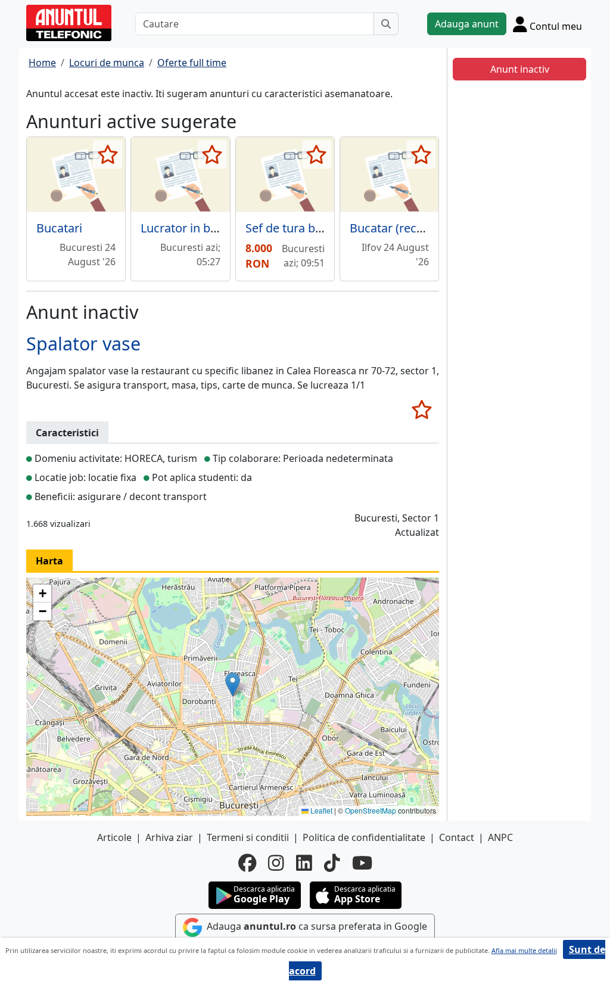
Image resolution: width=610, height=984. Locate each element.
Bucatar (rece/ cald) (403, 228)
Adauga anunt (467, 23)
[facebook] (247, 863)
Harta (49, 560)
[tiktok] (332, 863)
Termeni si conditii (248, 837)
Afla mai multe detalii (524, 950)
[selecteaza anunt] (107, 154)
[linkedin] (304, 863)
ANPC (500, 837)
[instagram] (276, 863)
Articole (114, 837)
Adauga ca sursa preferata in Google (315, 926)
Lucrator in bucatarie (198, 228)
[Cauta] (386, 24)
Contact (456, 837)
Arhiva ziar (169, 837)
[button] (232, 684)
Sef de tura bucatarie (302, 228)
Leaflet (320, 810)
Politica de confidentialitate (364, 837)
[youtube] (362, 863)
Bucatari (59, 228)
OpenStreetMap (370, 810)
